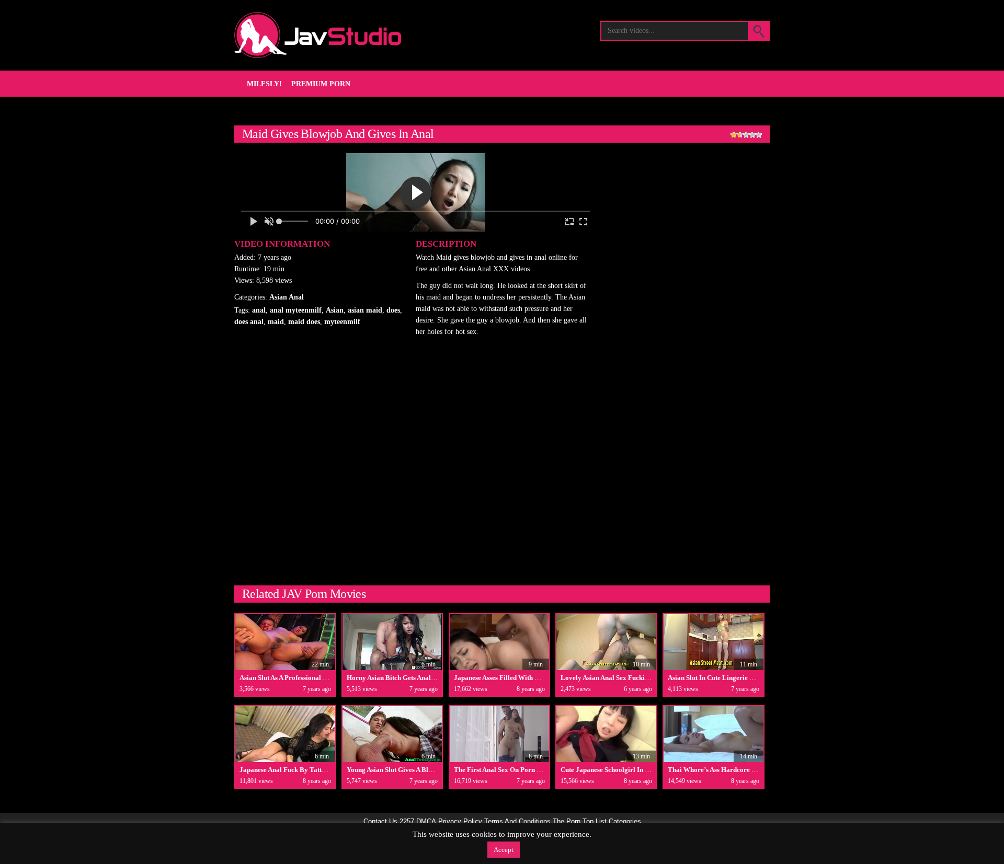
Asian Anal (286, 297)
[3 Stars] (746, 135)
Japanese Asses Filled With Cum (501, 678)
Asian (335, 310)
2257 (407, 821)
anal (259, 310)
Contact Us (380, 821)
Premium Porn (320, 84)
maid (276, 322)
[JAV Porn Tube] (317, 35)
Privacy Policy (460, 821)
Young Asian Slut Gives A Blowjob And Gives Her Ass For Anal (438, 770)
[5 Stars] (759, 135)
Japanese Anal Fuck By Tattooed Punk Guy (303, 770)
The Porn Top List (580, 821)
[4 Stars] (752, 135)
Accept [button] (504, 850)
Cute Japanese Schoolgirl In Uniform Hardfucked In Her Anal (652, 770)
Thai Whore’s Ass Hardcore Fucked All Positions (739, 770)
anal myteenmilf (296, 310)
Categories (625, 821)
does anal (249, 322)
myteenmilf (342, 322)
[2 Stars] (740, 135)
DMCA (426, 821)
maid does (304, 322)
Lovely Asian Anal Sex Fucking (606, 678)
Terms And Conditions (517, 821)
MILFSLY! (264, 84)
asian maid (365, 310)
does (393, 310)
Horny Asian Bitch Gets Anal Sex (395, 678)
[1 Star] (734, 135)
